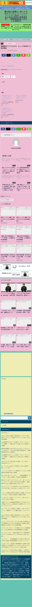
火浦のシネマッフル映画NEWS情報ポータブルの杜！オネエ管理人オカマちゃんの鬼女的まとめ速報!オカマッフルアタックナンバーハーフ (15, 504)
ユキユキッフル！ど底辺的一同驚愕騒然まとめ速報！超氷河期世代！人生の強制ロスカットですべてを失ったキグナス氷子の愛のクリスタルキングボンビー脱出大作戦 (15, 545)
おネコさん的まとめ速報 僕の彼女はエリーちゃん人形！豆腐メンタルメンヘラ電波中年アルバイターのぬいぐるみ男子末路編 (15, 437)
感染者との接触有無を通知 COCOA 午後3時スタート (21, 97)
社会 (2, 43)
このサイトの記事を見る (7, 66)
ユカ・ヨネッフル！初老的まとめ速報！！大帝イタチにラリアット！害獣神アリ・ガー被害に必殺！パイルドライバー (15, 510)
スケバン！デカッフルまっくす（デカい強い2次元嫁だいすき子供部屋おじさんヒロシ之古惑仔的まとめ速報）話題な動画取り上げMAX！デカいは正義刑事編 (15, 523)
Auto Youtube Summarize (15, 69)
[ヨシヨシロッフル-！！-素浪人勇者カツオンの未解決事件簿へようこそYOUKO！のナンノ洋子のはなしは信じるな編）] (15, 534)
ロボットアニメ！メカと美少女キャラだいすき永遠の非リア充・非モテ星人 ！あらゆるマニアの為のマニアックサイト (15, 488)
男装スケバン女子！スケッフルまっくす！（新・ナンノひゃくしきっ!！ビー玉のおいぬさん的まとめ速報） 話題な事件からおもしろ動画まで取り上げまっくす (15, 481)
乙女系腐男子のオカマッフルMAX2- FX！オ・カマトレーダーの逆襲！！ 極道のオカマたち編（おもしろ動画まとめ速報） (15, 444)
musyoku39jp (16, 148)
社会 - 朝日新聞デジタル (10, 43)
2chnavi (3, 378)
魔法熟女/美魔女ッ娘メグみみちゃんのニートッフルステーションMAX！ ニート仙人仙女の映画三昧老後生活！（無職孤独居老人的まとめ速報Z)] (15, 450)
